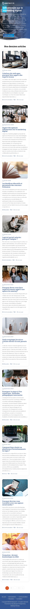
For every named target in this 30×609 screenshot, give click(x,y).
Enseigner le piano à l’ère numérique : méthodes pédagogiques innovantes (12, 393)
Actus (5, 473)
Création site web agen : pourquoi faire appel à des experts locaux (12, 75)
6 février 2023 (6, 444)
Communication (8, 99)
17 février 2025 (6, 180)
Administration (7, 260)
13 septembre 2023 (8, 388)
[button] (3, 33)
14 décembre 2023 (7, 336)
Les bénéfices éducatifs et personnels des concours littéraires (12, 185)
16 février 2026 (6, 70)
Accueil (4, 596)
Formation (6, 579)
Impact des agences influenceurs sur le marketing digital (14, 129)
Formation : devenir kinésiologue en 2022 (10, 556)
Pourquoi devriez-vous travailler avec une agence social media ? (12, 503)
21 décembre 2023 (7, 284)
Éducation (6, 209)
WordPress (14, 603)
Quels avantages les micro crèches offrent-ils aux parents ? (14, 341)
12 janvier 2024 (6, 234)
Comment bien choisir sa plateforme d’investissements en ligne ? (14, 449)
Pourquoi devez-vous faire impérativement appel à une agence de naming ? (13, 289)
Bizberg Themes (15, 605)
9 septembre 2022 (7, 498)
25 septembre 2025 (8, 124)
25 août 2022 (6, 552)
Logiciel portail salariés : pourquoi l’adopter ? (11, 238)
